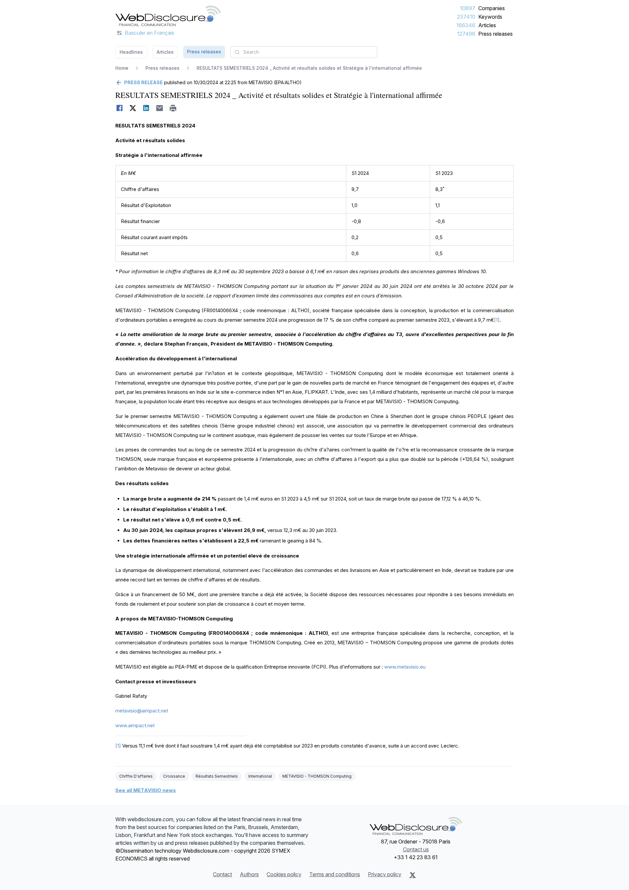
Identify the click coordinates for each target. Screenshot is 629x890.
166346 (465, 25)
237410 (466, 16)
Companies (491, 8)
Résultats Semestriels (217, 776)
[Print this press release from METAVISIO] (173, 108)
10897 (467, 8)
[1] (497, 320)
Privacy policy (384, 874)
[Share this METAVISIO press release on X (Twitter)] (133, 108)
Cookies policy (284, 874)
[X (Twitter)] (412, 875)
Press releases (495, 33)
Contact (222, 874)
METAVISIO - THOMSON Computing (317, 776)
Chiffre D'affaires (136, 776)
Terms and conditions (334, 874)
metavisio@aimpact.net (141, 711)
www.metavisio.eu (405, 667)
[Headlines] (168, 15)
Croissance (174, 776)
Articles (487, 25)
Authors (249, 874)
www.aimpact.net (135, 725)
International (260, 776)
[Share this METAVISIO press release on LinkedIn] (146, 108)
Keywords (490, 16)
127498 (466, 33)
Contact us (416, 849)
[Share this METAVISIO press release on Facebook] (119, 108)
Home (121, 68)
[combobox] (303, 52)
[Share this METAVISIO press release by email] (160, 108)
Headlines (131, 52)
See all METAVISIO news (145, 790)
